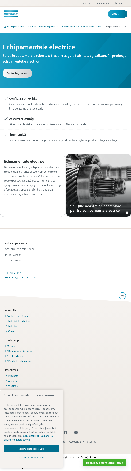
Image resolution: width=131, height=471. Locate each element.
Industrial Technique (19, 321)
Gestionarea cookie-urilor (31, 457)
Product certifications (20, 361)
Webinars (13, 385)
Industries (13, 326)
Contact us (86, 3)
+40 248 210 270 (13, 272)
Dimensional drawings (20, 350)
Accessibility (76, 441)
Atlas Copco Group (18, 315)
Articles (12, 380)
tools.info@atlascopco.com (20, 277)
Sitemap (91, 441)
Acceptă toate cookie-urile (31, 448)
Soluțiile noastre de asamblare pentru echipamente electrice (98, 185)
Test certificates (17, 356)
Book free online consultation (104, 462)
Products (13, 375)
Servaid (12, 345)
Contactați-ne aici (17, 73)
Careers (12, 331)
